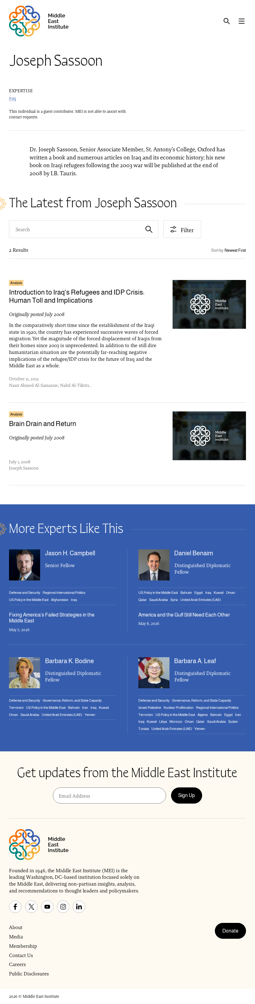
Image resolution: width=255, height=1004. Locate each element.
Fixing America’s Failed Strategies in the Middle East (52, 617)
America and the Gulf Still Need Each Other (184, 614)
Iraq (12, 98)
